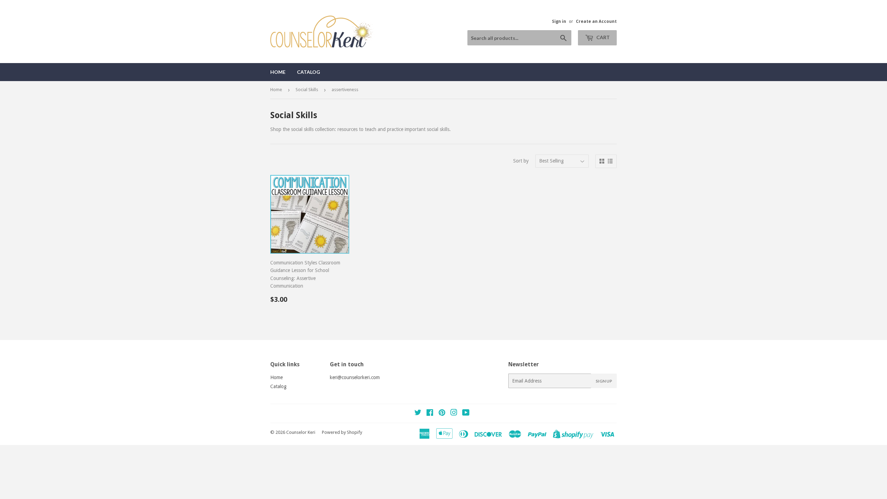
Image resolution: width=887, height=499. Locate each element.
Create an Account (596, 21)
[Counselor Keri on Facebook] (429, 413)
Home (278, 72)
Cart (602, 37)
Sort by (521, 161)
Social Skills (307, 89)
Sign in (559, 21)
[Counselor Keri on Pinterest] (442, 413)
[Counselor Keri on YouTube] (465, 413)
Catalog (308, 72)
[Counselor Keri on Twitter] (417, 413)
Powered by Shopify (342, 432)
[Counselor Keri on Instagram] (453, 413)
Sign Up (604, 381)
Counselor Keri (300, 432)
